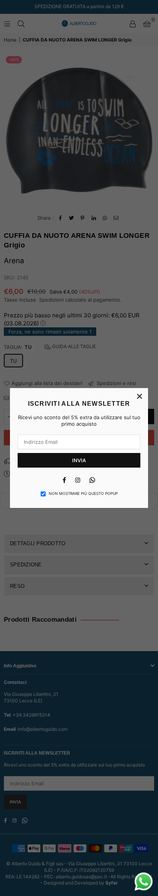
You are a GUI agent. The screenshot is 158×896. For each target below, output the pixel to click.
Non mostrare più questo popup (83, 493)
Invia (79, 460)
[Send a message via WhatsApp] (143, 881)
